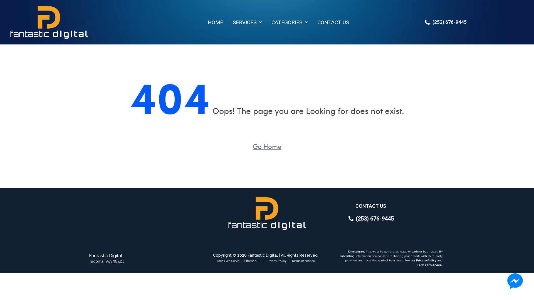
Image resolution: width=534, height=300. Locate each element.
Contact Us (333, 22)
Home (215, 22)
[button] (247, 22)
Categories (286, 22)
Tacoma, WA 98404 (107, 261)
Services (244, 22)
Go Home (267, 146)
